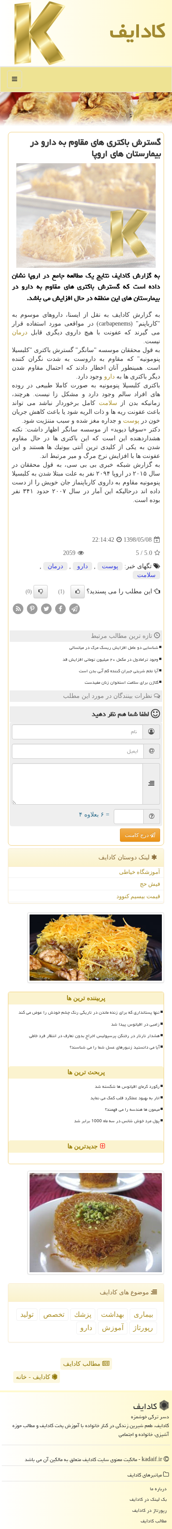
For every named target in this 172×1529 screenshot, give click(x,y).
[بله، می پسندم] (78, 591)
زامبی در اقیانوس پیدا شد (135, 1024)
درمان (19, 332)
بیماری (143, 1314)
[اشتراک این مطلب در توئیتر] (46, 608)
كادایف (137, 31)
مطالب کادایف (82, 1363)
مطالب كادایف (154, 1520)
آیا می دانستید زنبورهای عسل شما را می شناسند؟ (115, 1047)
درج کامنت (137, 835)
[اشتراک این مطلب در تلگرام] (74, 608)
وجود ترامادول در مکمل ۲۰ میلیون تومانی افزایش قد (110, 659)
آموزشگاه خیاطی (139, 872)
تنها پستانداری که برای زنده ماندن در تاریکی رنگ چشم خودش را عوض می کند (89, 1012)
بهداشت (112, 1314)
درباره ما (158, 1488)
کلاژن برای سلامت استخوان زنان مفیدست (121, 682)
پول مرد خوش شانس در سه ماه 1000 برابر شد (117, 1121)
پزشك (82, 1314)
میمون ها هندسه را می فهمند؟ (132, 1109)
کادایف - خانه (34, 1377)
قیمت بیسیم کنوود (138, 896)
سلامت (108, 403)
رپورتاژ (143, 1327)
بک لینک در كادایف (148, 1499)
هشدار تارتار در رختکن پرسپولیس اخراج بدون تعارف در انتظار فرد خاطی (94, 1035)
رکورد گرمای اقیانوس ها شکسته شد (127, 1086)
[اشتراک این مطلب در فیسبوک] (60, 608)
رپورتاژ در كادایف (149, 1510)
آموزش (112, 1327)
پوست (131, 420)
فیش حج (150, 884)
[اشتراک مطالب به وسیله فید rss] (18, 608)
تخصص (53, 1314)
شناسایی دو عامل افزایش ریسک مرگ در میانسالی (113, 647)
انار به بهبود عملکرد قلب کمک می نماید (125, 1098)
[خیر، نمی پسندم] (41, 591)
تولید (27, 1314)
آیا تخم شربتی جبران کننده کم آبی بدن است (118, 671)
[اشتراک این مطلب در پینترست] (32, 608)
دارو (109, 376)
